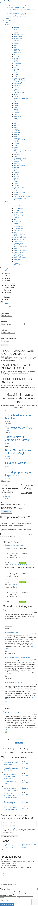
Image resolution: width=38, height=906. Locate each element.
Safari (15, 232)
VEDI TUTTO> (19, 743)
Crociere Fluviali (18, 212)
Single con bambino (19, 234)
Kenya (16, 114)
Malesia (16, 120)
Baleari (16, 45)
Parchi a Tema (18, 230)
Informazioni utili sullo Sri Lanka (18, 17)
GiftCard (24, 848)
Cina (15, 67)
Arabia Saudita (18, 38)
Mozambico (17, 138)
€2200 (7, 443)
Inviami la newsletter (7, 904)
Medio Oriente (18, 131)
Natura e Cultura (19, 227)
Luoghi (7, 24)
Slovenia (16, 172)
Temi (6, 202)
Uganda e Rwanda (19, 192)
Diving (15, 214)
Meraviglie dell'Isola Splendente (11, 763)
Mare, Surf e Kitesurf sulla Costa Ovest (11, 808)
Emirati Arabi (17, 83)
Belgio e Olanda (18, 51)
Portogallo (17, 154)
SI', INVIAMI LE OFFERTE (10, 836)
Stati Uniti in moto (19, 239)
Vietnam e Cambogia (20, 198)
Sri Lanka (16, 176)
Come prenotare (10, 846)
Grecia (16, 96)
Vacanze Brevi (18, 245)
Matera (16, 127)
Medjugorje (17, 133)
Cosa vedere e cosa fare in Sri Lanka (19, 6)
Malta (15, 122)
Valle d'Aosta (17, 194)
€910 (6, 456)
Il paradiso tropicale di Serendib (11, 769)
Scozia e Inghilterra (19, 165)
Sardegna (17, 162)
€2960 (7, 421)
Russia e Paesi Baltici (20, 158)
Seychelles (17, 169)
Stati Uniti (16, 178)
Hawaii (16, 100)
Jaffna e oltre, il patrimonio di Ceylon (18, 438)
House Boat (17, 221)
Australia (16, 42)
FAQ (6, 22)
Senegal (16, 167)
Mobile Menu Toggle (6, 1)
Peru (15, 149)
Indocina (16, 103)
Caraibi (16, 65)
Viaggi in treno (18, 254)
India (15, 102)
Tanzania (16, 182)
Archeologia (17, 205)
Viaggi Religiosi (18, 256)
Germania (17, 91)
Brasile (16, 54)
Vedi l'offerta (22, 563)
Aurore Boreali (18, 207)
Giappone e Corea (19, 93)
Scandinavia (17, 163)
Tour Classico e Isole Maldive (18, 416)
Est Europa (17, 85)
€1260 (7, 431)
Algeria (16, 33)
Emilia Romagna (18, 82)
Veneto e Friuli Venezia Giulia (22, 196)
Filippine (16, 87)
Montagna (17, 225)
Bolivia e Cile (17, 53)
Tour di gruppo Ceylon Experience (18, 473)
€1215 (7, 478)
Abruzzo (16, 27)
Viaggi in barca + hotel (20, 250)
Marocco (16, 125)
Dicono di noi (9, 848)
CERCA (7, 304)
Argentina (16, 40)
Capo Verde (17, 63)
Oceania (16, 143)
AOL (6, 849)
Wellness (16, 263)
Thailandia (17, 183)
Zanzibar (16, 200)
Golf (15, 219)
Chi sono (7, 18)
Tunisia (16, 189)
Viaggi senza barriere (20, 257)
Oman (15, 145)
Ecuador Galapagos (19, 78)
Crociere (16, 210)
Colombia (16, 69)
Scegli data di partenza (8, 338)
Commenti (8, 20)
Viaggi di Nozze (18, 248)
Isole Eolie (17, 111)
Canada (16, 60)
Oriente (16, 147)
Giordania (17, 94)
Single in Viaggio (19, 236)
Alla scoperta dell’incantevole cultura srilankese (10, 795)
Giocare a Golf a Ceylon (10, 782)
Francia (16, 89)
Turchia (16, 191)
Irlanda (16, 107)
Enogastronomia (18, 216)
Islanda (16, 109)
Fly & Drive (17, 218)
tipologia (4, 321)
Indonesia (17, 105)
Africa (15, 29)
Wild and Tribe (18, 265)
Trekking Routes (18, 243)
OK (2, 302)
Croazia (16, 74)
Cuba (15, 76)
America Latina (18, 34)
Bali (15, 47)
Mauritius (16, 129)
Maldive (16, 118)
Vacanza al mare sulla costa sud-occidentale (10, 776)
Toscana (16, 185)
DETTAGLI (25, 763)
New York (16, 142)
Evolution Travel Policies (29, 844)
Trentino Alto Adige (19, 187)
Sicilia (15, 171)
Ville (15, 261)
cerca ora (5, 345)
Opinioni (24, 846)
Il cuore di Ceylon (16, 463)
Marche (16, 123)
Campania (17, 58)
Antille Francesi (18, 36)
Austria (16, 44)
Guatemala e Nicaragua (21, 98)
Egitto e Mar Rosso (19, 80)
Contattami (6, 512)
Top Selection (18, 241)
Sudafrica (16, 180)
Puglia (15, 156)
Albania (16, 31)
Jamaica (16, 113)
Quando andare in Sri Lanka (17, 8)
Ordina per (4, 330)
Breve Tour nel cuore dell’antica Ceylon (18, 451)
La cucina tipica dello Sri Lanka (18, 15)
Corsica (16, 71)
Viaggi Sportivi (18, 259)
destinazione (5, 313)
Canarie (16, 62)
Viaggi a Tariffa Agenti (20, 247)
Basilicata (16, 49)
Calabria (16, 56)
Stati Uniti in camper (20, 238)
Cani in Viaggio (18, 208)
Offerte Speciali (18, 228)
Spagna (16, 174)
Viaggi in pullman (19, 252)
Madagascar (17, 116)
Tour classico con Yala (19, 427)
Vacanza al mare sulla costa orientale (11, 789)
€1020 (7, 466)
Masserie (16, 223)
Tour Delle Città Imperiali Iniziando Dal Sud (17, 657)
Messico (16, 134)
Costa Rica (17, 73)
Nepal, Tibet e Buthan (20, 140)
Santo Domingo (18, 160)
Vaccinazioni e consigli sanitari (17, 13)
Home (7, 844)
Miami (15, 136)
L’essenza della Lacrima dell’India (10, 803)
